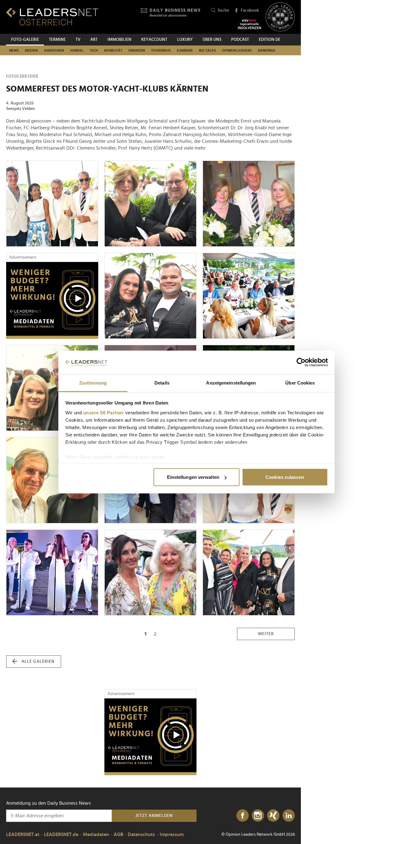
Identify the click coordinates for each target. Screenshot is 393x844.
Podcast (240, 39)
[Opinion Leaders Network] (280, 17)
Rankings (266, 50)
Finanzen (136, 50)
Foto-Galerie (25, 39)
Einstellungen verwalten (193, 477)
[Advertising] (52, 300)
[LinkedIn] (288, 816)
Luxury (185, 39)
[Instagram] (258, 816)
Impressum (172, 834)
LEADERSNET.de (61, 834)
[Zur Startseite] (52, 16)
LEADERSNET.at (22, 834)
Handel (77, 50)
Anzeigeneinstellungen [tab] (231, 382)
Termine (57, 39)
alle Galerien (38, 661)
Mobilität (113, 50)
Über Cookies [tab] (300, 382)
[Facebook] (242, 816)
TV (78, 39)
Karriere (185, 50)
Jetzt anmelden (154, 816)
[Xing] (273, 816)
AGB (118, 834)
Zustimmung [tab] (93, 382)
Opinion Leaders (237, 50)
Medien (31, 50)
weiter (266, 634)
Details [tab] (161, 382)
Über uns (212, 39)
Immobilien (119, 39)
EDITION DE (269, 39)
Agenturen (54, 50)
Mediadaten (96, 834)
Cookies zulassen (285, 477)
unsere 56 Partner (103, 412)
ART (94, 39)
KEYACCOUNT (154, 39)
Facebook (250, 10)
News (14, 50)
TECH (94, 50)
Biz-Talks (207, 50)
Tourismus (161, 50)
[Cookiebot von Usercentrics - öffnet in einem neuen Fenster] (301, 362)
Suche (223, 10)
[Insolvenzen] (249, 24)
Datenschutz (141, 834)
